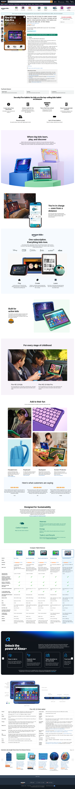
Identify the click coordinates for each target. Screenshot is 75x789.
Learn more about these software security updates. (54, 742)
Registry (29, 4)
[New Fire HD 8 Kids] (31, 550)
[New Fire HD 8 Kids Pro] (44, 550)
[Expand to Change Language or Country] (36, 782)
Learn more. (53, 671)
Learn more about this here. (67, 733)
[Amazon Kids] (6, 8)
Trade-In (34, 31)
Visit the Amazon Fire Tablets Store (33, 23)
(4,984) (33, 562)
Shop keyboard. (26, 475)
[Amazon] (4, 1)
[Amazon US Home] (23, 783)
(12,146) (69, 562)
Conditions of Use (23, 785)
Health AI (5, 4)
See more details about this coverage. (61, 730)
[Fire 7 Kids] (19, 550)
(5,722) (45, 562)
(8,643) (57, 562)
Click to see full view (14, 50)
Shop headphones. (11, 476)
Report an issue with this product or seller (35, 68)
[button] (2, 4)
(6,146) (21, 562)
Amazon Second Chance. (51, 538)
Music (33, 4)
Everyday (41, 4)
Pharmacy (37, 4)
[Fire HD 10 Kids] (56, 550)
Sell (26, 4)
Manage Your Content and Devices (52, 743)
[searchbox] (30, 2)
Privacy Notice (29, 785)
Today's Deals (11, 4)
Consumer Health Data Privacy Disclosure (38, 785)
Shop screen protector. (58, 475)
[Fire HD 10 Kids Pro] (68, 550)
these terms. (66, 731)
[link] (9, 762)
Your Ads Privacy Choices (49, 785)
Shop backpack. (42, 475)
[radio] (2, 17)
